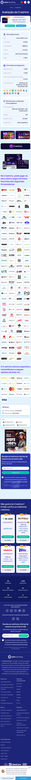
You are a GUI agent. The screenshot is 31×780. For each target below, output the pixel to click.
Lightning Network (21, 710)
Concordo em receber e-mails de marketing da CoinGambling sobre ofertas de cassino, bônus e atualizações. (15, 479)
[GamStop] (24, 765)
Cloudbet (19, 686)
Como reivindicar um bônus (6, 725)
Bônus (2, 707)
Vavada (18, 689)
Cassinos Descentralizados (21, 724)
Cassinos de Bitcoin (6, 748)
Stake (18, 700)
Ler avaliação (9, 541)
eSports (3, 745)
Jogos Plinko (4, 759)
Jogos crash (4, 753)
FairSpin (19, 697)
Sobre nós (4, 679)
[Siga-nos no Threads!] (23, 610)
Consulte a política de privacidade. (19, 481)
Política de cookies (6, 692)
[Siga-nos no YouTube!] (19, 610)
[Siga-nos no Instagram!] (11, 610)
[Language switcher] (21, 2)
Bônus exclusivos (5, 721)
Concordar (23, 778)
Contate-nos (4, 697)
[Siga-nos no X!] (15, 610)
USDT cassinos (5, 750)
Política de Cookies (7, 778)
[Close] (29, 768)
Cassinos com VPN (22, 720)
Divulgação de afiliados (7, 684)
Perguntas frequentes (7, 703)
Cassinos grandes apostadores (21, 731)
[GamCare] (15, 765)
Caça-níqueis (4, 756)
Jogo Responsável (6, 682)
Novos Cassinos (21, 735)
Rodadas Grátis (5, 713)
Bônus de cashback (6, 716)
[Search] (25, 2)
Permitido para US (9, 422)
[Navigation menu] (28, 2)
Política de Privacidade (7, 695)
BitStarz (19, 692)
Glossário (3, 700)
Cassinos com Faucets (23, 728)
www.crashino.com (22, 38)
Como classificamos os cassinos (7, 688)
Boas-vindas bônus (6, 718)
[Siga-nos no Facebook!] (7, 610)
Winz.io (18, 703)
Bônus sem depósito (6, 710)
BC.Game (19, 683)
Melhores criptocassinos (21, 680)
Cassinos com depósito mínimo (23, 714)
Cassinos (19, 707)
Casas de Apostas (6, 742)
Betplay (19, 695)
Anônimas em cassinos (23, 717)
